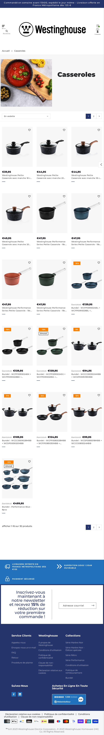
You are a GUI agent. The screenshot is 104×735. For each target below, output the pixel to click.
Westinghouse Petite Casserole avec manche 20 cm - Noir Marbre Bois (15, 243)
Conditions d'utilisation (49, 650)
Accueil (6, 51)
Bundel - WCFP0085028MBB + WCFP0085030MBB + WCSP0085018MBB (51, 442)
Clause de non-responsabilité (46, 664)
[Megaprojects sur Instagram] (20, 694)
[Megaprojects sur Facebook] (14, 694)
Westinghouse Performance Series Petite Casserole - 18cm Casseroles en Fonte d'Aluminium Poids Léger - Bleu (86, 243)
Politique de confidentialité (45, 656)
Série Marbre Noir (74, 642)
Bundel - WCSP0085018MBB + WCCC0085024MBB (86, 442)
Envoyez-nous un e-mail (24, 647)
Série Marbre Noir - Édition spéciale (75, 648)
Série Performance (75, 660)
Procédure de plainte (22, 662)
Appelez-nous (18, 642)
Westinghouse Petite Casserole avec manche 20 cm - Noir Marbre (50, 177)
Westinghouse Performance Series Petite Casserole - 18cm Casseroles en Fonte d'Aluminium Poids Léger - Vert (52, 309)
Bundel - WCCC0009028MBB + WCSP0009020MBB (16, 442)
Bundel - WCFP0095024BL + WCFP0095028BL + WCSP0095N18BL (85, 309)
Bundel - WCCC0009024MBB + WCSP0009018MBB (86, 375)
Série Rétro (71, 655)
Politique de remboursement (74, 671)
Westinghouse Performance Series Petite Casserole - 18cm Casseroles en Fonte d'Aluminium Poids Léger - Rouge (17, 309)
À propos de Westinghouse (45, 643)
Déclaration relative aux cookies (22, 714)
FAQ (14, 652)
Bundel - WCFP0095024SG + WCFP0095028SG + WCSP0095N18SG (51, 375)
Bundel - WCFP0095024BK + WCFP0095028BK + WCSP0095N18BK (16, 375)
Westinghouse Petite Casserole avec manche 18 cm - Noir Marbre (17, 177)
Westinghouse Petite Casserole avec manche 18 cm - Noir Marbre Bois (86, 177)
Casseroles (19, 51)
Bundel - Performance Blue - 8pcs (16, 508)
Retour (15, 657)
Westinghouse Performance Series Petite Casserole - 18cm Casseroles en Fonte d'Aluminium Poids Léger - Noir (52, 243)
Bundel (69, 678)
